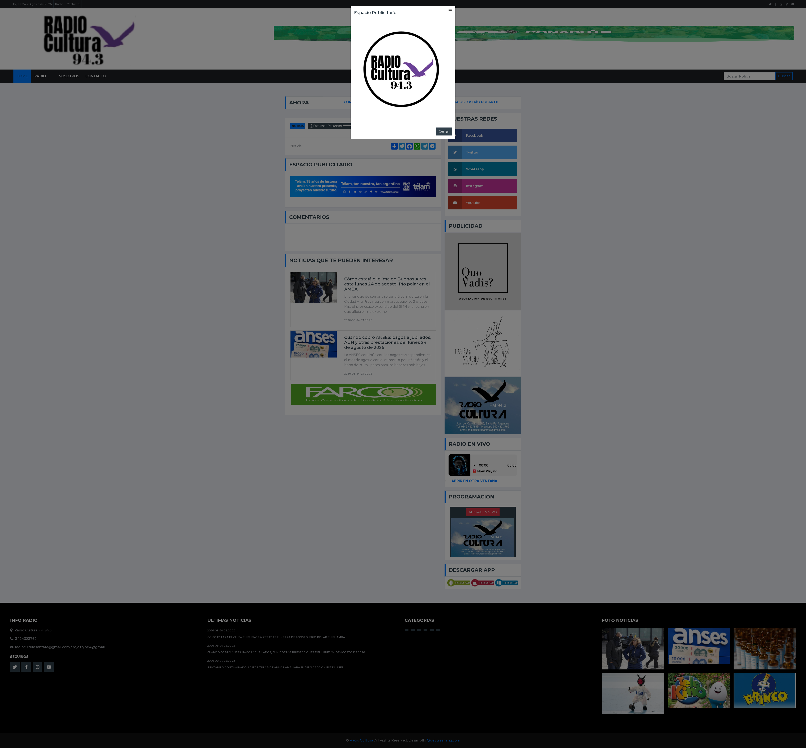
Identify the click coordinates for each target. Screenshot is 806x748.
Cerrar (444, 131)
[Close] (450, 10)
